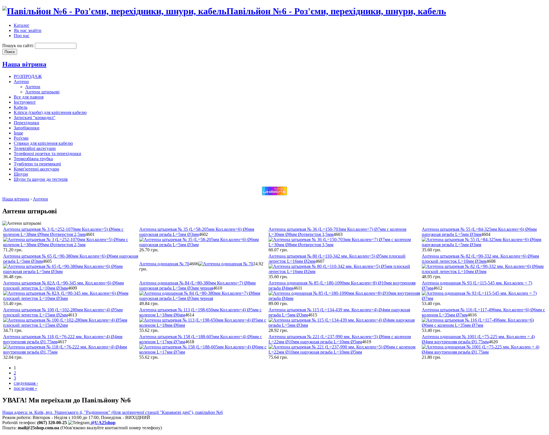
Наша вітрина (24, 64)
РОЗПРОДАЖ (28, 76)
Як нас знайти (27, 30)
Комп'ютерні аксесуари (36, 169)
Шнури (21, 174)
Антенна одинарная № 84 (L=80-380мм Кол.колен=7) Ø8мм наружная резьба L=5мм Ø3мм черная (197, 285)
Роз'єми (21, 138)
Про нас (21, 35)
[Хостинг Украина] (274, 193)
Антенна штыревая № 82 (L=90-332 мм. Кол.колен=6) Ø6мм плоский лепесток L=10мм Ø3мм (480, 259)
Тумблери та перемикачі (37, 163)
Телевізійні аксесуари (35, 148)
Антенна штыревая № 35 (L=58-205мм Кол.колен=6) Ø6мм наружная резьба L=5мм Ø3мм (196, 232)
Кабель (20, 107)
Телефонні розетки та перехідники (47, 153)
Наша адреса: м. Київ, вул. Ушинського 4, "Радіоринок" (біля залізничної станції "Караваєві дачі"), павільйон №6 (112, 412)
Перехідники (26, 122)
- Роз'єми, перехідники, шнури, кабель (336, 11)
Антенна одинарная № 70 (164, 263)
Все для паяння (28, 97)
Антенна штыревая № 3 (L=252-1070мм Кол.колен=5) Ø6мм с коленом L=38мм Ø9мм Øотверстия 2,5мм (63, 232)
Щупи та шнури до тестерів (41, 179)
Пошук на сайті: (18, 45)
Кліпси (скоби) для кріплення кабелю (50, 112)
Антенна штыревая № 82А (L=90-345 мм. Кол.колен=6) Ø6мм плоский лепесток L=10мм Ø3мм (63, 285)
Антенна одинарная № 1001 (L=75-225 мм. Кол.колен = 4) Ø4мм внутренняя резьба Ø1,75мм (478, 339)
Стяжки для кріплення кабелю (43, 143)
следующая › (26, 383)
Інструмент (25, 102)
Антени (21, 81)
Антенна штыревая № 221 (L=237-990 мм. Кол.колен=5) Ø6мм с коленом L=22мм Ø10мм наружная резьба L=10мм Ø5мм (339, 339)
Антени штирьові (42, 91)
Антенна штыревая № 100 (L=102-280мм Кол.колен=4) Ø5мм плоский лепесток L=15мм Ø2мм (63, 312)
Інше (18, 133)
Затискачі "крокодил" (34, 117)
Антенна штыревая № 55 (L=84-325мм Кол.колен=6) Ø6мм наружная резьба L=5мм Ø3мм (479, 232)
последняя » (25, 388)
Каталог (21, 25)
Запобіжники (26, 127)
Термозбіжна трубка (33, 158)
